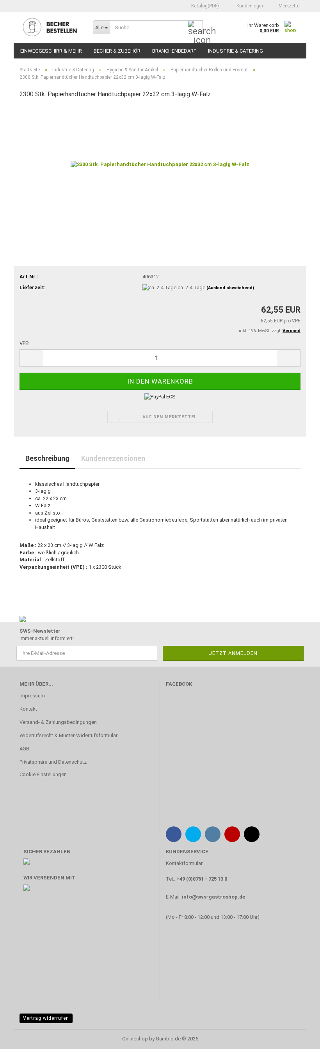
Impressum (32, 696)
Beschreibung (47, 458)
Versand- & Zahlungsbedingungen (58, 722)
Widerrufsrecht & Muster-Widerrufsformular (68, 735)
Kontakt (28, 709)
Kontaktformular (184, 863)
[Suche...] (195, 28)
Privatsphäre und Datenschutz (53, 762)
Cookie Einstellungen (43, 774)
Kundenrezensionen (113, 458)
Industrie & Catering (235, 51)
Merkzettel (288, 6)
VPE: (24, 343)
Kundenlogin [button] (248, 6)
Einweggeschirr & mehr (51, 51)
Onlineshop (135, 1039)
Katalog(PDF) (204, 6)
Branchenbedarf (174, 51)
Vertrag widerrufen (46, 1018)
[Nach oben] (298, 1037)
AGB (24, 749)
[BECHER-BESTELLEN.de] (50, 27)
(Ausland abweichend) (230, 287)
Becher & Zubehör (117, 51)
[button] (31, 358)
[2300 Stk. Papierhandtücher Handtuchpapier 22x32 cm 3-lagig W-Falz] (160, 164)
